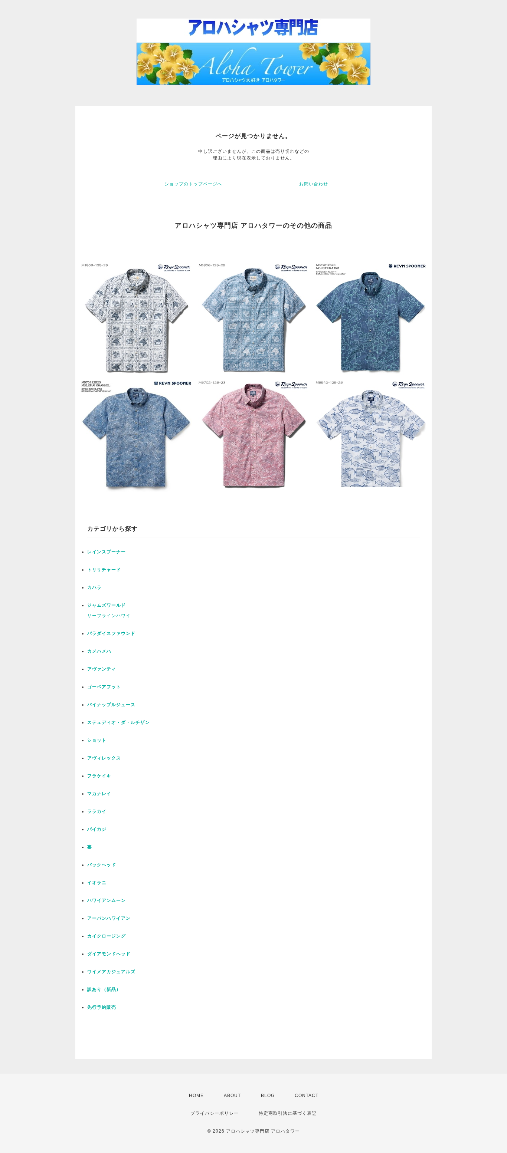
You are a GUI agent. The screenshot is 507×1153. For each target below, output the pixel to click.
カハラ (94, 587)
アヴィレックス (104, 758)
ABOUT (232, 1095)
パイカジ (97, 829)
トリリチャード (104, 569)
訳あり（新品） (104, 989)
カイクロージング (106, 936)
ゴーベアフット (104, 686)
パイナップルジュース (111, 704)
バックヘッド (101, 864)
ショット (97, 740)
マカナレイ (99, 793)
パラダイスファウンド (111, 633)
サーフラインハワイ (109, 615)
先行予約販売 (101, 1007)
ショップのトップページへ (193, 184)
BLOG (268, 1095)
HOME (196, 1095)
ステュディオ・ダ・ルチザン (118, 722)
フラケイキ (99, 775)
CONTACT (306, 1095)
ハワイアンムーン (106, 900)
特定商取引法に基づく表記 (288, 1113)
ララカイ (97, 811)
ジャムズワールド (106, 605)
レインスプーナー (106, 551)
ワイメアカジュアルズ (111, 971)
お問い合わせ (313, 184)
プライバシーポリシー (214, 1113)
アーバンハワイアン (109, 918)
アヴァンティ (101, 669)
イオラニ (97, 882)
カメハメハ (99, 651)
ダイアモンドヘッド (109, 953)
